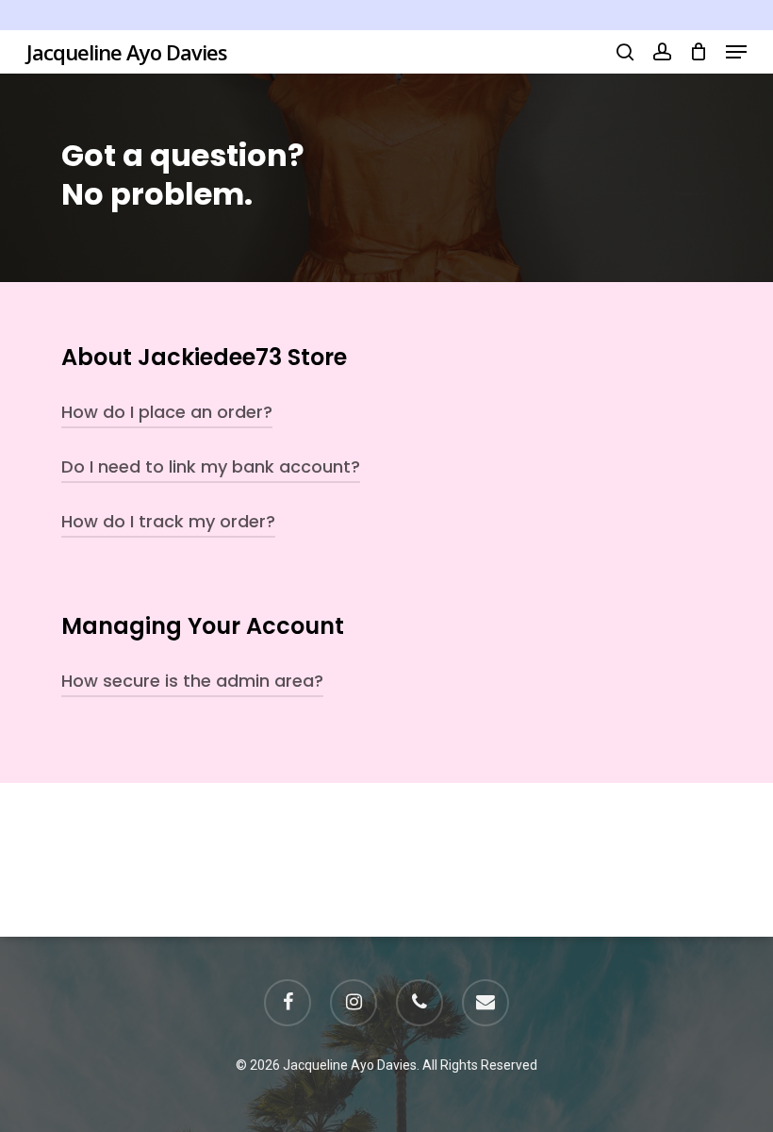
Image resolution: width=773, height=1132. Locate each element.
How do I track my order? (168, 521)
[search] (625, 52)
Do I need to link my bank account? (210, 466)
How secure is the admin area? (192, 680)
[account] (661, 52)
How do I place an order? (166, 412)
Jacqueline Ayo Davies (126, 52)
